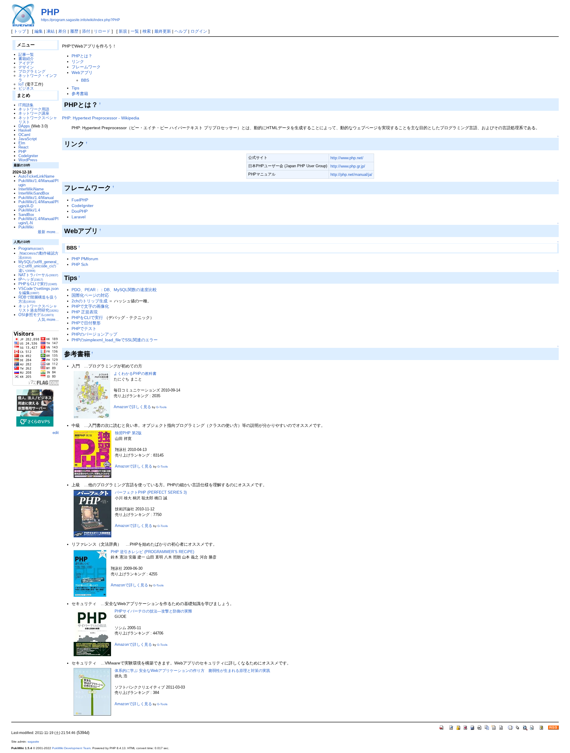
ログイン (199, 31)
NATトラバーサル (38, 275)
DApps (24, 126)
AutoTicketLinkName (36, 176)
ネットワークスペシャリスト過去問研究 (38, 308)
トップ (20, 31)
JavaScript (27, 139)
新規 (123, 31)
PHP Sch (80, 264)
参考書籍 (80, 93)
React (23, 147)
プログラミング (31, 71)
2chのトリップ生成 (89, 301)
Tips (75, 88)
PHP (50, 12)
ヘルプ (181, 31)
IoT (21, 84)
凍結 (50, 31)
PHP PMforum (85, 258)
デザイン (26, 67)
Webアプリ (82, 72)
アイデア (26, 63)
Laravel (79, 216)
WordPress (27, 160)
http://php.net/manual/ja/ (351, 174)
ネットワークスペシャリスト (37, 120)
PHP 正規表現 (85, 312)
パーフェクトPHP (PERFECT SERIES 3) (151, 492)
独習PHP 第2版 (128, 433)
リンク (78, 61)
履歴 (74, 31)
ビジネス (26, 88)
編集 (38, 31)
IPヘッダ (30, 279)
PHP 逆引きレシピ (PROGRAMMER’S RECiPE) (152, 552)
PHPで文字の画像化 (90, 306)
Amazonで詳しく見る (132, 407)
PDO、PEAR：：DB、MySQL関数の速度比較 (114, 289)
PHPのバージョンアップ (94, 334)
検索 (146, 31)
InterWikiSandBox (33, 193)
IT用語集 (26, 105)
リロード (102, 31)
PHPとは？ (82, 55)
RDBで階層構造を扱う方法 (37, 299)
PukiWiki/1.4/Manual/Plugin (38, 183)
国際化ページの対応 (90, 295)
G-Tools (161, 407)
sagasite (33, 741)
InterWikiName (31, 189)
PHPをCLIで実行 (87, 317)
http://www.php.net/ (346, 158)
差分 (62, 31)
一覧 (135, 31)
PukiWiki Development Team (71, 748)
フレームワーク (86, 66)
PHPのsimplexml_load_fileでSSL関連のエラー (115, 339)
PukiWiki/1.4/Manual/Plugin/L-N (38, 221)
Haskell (24, 130)
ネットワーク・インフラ (37, 77)
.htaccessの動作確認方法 (38, 255)
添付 (86, 31)
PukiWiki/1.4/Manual (36, 197)
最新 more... (48, 232)
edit (56, 432)
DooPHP (80, 211)
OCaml (24, 134)
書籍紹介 (26, 58)
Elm (21, 143)
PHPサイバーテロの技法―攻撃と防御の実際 (153, 611)
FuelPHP (80, 200)
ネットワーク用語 (33, 109)
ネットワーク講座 (33, 113)
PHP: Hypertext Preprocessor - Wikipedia (100, 118)
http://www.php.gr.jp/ (347, 166)
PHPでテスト (84, 328)
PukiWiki (26, 227)
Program (31, 248)
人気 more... (48, 319)
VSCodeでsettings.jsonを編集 (38, 290)
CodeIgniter (83, 205)
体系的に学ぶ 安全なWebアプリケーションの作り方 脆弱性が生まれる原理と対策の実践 (192, 670)
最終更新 (162, 31)
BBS (85, 80)
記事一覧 (26, 54)
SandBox (26, 214)
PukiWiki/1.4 (29, 210)
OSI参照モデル (36, 314)
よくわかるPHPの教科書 (135, 373)
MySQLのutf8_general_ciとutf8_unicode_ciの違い (38, 266)
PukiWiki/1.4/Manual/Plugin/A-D (38, 204)
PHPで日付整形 (86, 323)
